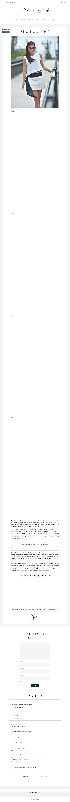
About (4, 2)
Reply (17, 709)
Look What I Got (20, 609)
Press (8, 2)
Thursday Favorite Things (26, 611)
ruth (12, 701)
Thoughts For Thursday (49, 611)
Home (16, 19)
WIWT (19, 611)
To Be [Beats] (5, 31)
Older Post (25, 776)
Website (22, 675)
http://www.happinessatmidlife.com (19, 759)
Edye (12, 724)
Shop (37, 19)
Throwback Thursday (46, 609)
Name (22, 661)
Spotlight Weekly (37, 609)
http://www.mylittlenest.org (18, 707)
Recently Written (43, 776)
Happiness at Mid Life (17, 748)
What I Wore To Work (29, 609)
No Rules (42, 611)
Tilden (16, 713)
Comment (23, 641)
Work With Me (12, 2)
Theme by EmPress (35, 799)
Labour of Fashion (36, 611)
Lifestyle (30, 19)
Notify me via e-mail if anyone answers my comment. (35, 682)
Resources (44, 19)
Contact (52, 19)
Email (22, 668)
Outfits (23, 19)
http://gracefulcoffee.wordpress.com (22, 731)
